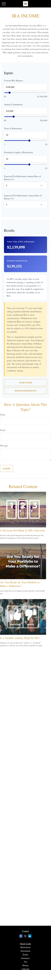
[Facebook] (21, 936)
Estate (25, 954)
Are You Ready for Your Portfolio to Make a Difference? (20, 584)
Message (4, 445)
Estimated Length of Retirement (18, 152)
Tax (25, 961)
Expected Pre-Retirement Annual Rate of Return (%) (22, 178)
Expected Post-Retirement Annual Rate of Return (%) (23, 197)
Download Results (25, 390)
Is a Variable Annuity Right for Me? (20, 638)
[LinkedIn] (29, 936)
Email (2, 430)
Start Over (25, 382)
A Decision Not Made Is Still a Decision (22, 530)
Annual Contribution (13, 104)
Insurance (25, 958)
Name (2, 414)
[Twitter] (25, 936)
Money (25, 965)
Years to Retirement (13, 128)
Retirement (25, 947)
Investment (25, 950)
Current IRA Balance (13, 80)
